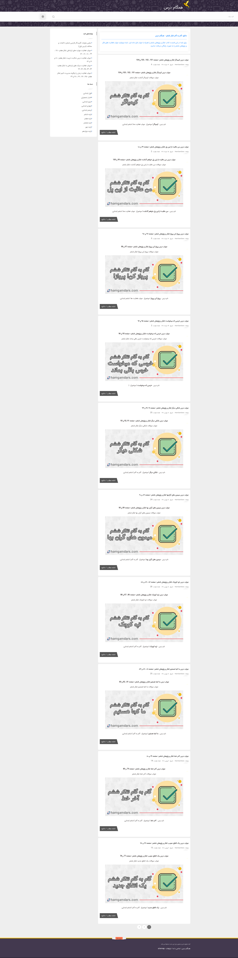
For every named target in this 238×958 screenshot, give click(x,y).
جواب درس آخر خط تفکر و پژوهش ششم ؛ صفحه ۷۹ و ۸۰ (168, 756)
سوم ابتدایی (86, 101)
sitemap (161, 948)
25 (151, 412)
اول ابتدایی (87, 93)
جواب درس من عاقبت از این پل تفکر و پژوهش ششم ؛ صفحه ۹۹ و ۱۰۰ (163, 147)
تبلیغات (168, 948)
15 (152, 847)
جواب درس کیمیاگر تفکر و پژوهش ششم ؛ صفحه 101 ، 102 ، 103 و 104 (162, 60)
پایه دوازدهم (86, 131)
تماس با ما (176, 948)
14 (152, 760)
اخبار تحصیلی (86, 97)
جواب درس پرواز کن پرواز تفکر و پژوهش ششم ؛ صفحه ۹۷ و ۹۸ (166, 234)
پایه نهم (88, 127)
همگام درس (186, 948)
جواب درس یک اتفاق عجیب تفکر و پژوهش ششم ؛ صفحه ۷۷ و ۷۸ (164, 843)
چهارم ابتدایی (86, 106)
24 (151, 499)
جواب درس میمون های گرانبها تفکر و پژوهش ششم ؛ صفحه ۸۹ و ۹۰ (164, 495)
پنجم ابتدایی (86, 110)
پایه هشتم (87, 122)
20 (151, 586)
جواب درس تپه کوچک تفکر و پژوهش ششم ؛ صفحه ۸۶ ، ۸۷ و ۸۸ (165, 582)
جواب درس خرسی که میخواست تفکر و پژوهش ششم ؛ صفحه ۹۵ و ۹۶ (163, 321)
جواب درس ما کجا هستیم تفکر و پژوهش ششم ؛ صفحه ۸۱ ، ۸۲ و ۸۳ (164, 669)
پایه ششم (87, 114)
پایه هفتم (87, 118)
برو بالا (119, 938)
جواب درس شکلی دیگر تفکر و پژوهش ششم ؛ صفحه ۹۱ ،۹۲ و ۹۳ (165, 408)
